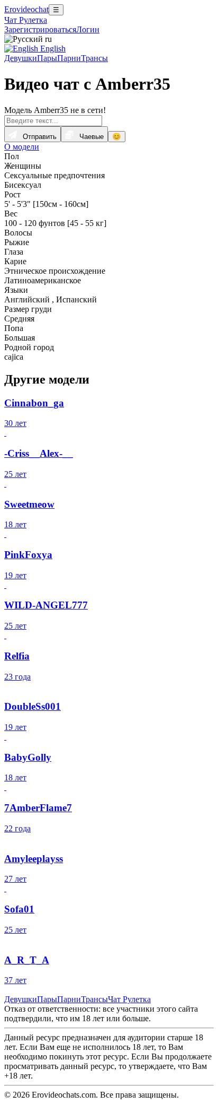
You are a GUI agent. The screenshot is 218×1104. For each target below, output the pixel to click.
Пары (47, 58)
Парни (69, 58)
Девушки (20, 58)
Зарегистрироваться (40, 29)
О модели (21, 146)
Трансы (94, 58)
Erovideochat (26, 9)
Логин (87, 29)
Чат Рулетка (25, 19)
